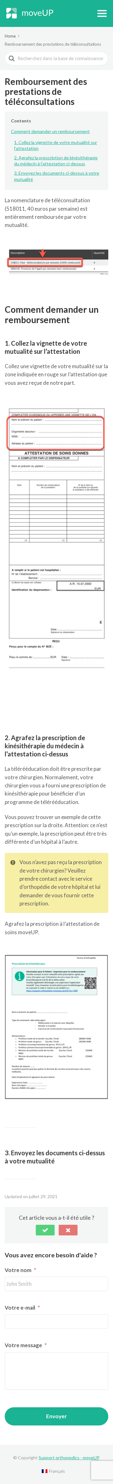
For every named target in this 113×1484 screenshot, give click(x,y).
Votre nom (20, 1270)
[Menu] (102, 13)
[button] (45, 1230)
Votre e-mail (22, 1307)
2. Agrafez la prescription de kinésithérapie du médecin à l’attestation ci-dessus (56, 161)
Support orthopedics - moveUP (69, 1457)
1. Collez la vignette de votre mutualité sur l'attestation (55, 145)
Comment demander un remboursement (50, 131)
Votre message (26, 1345)
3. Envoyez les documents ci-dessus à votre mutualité (56, 176)
